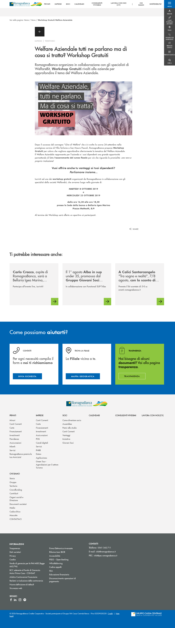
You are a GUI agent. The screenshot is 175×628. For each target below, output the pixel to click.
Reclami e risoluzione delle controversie (27, 580)
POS (38, 438)
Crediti (110, 613)
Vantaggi (66, 435)
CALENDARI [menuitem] (79, 4)
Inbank (12, 446)
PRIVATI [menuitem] (47, 4)
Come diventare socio (71, 420)
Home (26, 20)
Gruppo (13, 482)
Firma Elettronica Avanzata (67, 548)
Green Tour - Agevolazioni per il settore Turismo (47, 464)
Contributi (14, 493)
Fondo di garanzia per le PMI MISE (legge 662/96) (27, 565)
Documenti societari (18, 504)
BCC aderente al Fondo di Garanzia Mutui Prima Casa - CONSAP (27, 572)
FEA (61, 570)
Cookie (23, 559)
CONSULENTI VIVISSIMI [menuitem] (97, 4)
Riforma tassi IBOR (67, 551)
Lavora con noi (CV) (152, 415)
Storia (12, 478)
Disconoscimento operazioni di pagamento (64, 580)
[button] (169, 4)
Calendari (94, 415)
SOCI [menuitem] (68, 4)
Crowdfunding (16, 489)
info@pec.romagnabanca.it (105, 555)
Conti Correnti (16, 423)
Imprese (39, 415)
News (33, 20)
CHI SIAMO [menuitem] (141, 4)
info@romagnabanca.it (106, 551)
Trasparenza (25, 548)
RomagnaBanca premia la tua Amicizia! (21, 455)
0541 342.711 (104, 547)
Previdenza (14, 438)
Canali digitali (42, 442)
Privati (13, 415)
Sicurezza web (26, 588)
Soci (64, 415)
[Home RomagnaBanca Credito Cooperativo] (26, 4)
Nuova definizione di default (27, 584)
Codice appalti (65, 566)
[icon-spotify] (24, 599)
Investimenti (15, 435)
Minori (12, 420)
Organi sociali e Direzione (16, 499)
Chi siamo (15, 473)
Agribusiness (41, 457)
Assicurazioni (15, 442)
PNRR (38, 450)
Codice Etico (15, 511)
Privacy (23, 555)
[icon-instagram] (20, 599)
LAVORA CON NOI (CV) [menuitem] (118, 4)
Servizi (12, 450)
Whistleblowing (66, 563)
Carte (12, 427)
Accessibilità (65, 555)
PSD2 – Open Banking (67, 559)
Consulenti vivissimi (125, 415)
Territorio (13, 485)
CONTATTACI (15, 519)
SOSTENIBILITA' (156, 4)
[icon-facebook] (11, 599)
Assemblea (67, 423)
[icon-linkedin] (15, 599)
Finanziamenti (16, 431)
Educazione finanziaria (67, 574)
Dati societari (26, 551)
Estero (38, 453)
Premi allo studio (69, 427)
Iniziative (66, 438)
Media (12, 507)
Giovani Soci (68, 442)
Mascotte (13, 515)
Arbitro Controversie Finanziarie (27, 576)
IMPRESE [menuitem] (58, 4)
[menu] (103, 4)
